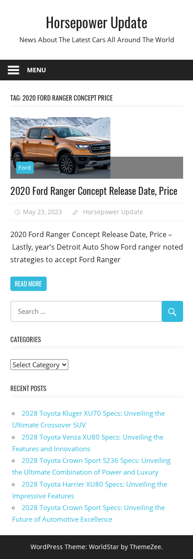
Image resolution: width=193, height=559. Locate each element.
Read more (28, 283)
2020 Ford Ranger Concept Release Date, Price (93, 190)
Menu (36, 70)
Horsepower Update (96, 21)
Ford (24, 167)
